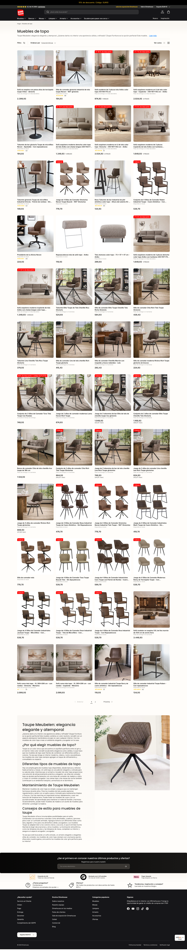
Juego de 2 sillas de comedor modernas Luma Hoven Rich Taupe (74, 415)
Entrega (20, 912)
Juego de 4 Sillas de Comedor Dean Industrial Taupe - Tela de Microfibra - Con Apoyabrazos (74, 632)
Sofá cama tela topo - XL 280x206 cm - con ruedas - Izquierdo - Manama (73, 684)
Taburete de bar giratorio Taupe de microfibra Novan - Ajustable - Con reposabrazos (35, 146)
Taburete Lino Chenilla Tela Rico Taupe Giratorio (32, 362)
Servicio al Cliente (24, 901)
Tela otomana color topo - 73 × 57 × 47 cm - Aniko (112, 256)
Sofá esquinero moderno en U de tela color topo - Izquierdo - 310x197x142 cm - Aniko (150, 91)
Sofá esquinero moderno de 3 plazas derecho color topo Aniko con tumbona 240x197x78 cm (151, 257)
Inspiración (165, 18)
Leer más (153, 36)
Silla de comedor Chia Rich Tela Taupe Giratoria (148, 309)
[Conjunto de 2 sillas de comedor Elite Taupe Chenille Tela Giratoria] (151, 392)
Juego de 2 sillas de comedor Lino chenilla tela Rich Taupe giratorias (150, 469)
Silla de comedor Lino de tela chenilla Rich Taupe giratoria (72, 362)
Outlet (54, 919)
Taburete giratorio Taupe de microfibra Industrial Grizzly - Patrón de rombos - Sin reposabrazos (33, 202)
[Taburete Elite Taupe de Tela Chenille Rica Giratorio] (74, 286)
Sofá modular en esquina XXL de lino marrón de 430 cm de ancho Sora (150, 631)
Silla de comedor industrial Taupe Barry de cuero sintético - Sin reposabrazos (111, 684)
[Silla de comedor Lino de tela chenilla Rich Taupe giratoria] (74, 339)
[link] (78, 702)
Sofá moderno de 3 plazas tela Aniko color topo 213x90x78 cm (111, 91)
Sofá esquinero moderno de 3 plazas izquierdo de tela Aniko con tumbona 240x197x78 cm (147, 147)
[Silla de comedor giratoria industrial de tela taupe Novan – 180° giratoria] (74, 68)
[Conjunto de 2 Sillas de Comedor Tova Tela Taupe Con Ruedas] (35, 392)
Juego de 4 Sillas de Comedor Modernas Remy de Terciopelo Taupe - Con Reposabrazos (149, 580)
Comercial (56, 923)
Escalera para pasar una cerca (95, 18)
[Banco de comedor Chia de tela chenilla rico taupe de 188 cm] (35, 447)
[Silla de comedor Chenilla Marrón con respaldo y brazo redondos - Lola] (113, 339)
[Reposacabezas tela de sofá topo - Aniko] (74, 233)
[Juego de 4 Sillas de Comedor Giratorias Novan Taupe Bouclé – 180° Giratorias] (74, 178)
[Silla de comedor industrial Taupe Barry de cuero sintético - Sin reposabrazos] (113, 662)
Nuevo (155, 18)
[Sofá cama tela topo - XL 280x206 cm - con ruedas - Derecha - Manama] (35, 662)
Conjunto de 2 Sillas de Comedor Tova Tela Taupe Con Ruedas (34, 415)
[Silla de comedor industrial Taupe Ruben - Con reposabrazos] (151, 662)
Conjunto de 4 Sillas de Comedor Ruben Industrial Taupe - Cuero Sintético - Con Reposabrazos (149, 202)
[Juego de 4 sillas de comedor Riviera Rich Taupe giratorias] (35, 502)
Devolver (20, 916)
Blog (54, 927)
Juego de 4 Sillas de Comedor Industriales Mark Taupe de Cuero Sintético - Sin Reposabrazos (150, 525)
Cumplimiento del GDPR (26, 923)
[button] (168, 12)
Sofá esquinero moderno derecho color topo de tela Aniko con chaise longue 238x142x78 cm (74, 147)
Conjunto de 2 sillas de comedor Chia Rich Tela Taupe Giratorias (72, 469)
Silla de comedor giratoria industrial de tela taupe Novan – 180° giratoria (73, 91)
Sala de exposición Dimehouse (64, 916)
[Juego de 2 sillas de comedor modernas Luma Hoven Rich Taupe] (74, 392)
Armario (63, 18)
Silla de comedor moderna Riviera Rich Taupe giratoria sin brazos (151, 362)
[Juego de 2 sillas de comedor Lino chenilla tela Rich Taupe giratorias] (151, 447)
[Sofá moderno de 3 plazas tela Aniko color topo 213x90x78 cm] (113, 68)
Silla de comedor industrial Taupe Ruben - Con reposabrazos (149, 684)
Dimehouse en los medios (62, 908)
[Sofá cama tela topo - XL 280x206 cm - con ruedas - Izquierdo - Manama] (74, 662)
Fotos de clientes (58, 912)
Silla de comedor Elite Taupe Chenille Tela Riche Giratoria (111, 309)
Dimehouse (25, 945)
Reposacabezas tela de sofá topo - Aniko (72, 255)
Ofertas (95, 919)
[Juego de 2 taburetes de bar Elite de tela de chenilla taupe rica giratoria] (113, 392)
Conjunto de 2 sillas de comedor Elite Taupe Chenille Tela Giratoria (150, 415)
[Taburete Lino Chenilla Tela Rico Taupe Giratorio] (35, 339)
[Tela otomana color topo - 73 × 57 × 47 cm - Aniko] (113, 233)
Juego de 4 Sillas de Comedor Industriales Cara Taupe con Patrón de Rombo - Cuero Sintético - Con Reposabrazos (111, 580)
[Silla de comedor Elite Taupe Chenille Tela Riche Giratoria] (113, 286)
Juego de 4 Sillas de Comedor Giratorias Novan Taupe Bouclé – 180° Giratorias (72, 201)
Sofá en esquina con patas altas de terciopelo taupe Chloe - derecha (35, 91)
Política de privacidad (135, 945)
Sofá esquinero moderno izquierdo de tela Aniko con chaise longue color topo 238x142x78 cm (33, 310)
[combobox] (91, 12)
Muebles (20, 18)
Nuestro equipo (58, 905)
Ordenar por (35, 43)
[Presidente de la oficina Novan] (35, 233)
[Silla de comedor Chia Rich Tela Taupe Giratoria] (151, 286)
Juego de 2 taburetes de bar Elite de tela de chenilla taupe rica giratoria (112, 415)
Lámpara (52, 18)
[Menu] (183, 936)
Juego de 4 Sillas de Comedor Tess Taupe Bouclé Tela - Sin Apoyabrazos (72, 579)
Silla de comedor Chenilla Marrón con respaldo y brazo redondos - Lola (109, 362)
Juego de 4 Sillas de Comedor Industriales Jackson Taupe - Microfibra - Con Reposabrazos (33, 632)
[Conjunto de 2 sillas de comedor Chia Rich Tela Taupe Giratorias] (74, 447)
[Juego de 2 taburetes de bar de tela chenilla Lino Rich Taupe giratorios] (113, 447)
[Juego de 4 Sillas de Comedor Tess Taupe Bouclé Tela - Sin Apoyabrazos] (74, 556)
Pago (19, 908)
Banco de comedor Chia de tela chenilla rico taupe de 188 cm (34, 469)
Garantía (20, 919)
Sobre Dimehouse (147, 7)
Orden (19, 905)
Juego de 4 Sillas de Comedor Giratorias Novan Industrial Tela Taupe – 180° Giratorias (112, 524)
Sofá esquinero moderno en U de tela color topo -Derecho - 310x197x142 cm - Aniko (111, 146)
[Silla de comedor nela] (35, 556)
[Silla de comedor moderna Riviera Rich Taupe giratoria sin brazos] (151, 339)
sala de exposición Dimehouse (127, 7)
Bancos (31, 18)
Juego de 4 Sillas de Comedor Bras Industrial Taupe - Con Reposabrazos (112, 631)
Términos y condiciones (150, 945)
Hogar (19, 23)
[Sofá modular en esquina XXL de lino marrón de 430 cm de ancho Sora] (151, 609)
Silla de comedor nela (25, 578)
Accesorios (75, 18)
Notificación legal (165, 945)
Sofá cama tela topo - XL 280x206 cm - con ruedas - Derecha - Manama (34, 684)
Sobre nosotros (58, 901)
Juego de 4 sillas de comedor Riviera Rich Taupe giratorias (33, 524)
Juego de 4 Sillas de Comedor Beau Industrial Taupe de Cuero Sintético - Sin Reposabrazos (74, 524)
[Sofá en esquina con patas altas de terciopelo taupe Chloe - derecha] (35, 68)
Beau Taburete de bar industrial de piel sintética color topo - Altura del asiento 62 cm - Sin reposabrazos (113, 202)
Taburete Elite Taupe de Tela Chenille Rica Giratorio (72, 309)
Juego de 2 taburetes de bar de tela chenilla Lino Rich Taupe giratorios (112, 469)
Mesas (41, 18)
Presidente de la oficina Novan (29, 255)
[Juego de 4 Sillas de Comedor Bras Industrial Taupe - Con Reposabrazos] (113, 609)
